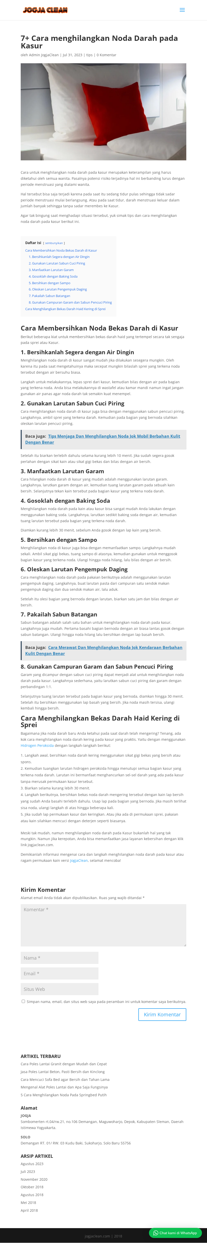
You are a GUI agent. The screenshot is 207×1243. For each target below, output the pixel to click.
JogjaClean (79, 860)
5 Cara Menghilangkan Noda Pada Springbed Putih (64, 1094)
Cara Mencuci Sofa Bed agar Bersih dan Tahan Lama (65, 1079)
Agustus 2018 (32, 1194)
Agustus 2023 (32, 1163)
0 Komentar (106, 54)
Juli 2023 (28, 1171)
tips (89, 54)
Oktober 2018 (32, 1187)
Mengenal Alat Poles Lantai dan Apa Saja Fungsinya (64, 1087)
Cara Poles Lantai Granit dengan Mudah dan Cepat (64, 1063)
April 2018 (29, 1210)
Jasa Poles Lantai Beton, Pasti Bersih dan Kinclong (63, 1071)
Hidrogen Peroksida (37, 745)
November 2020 (34, 1179)
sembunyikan (54, 243)
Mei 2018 (28, 1202)
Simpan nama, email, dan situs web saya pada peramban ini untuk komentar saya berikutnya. (106, 1001)
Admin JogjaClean (44, 54)
